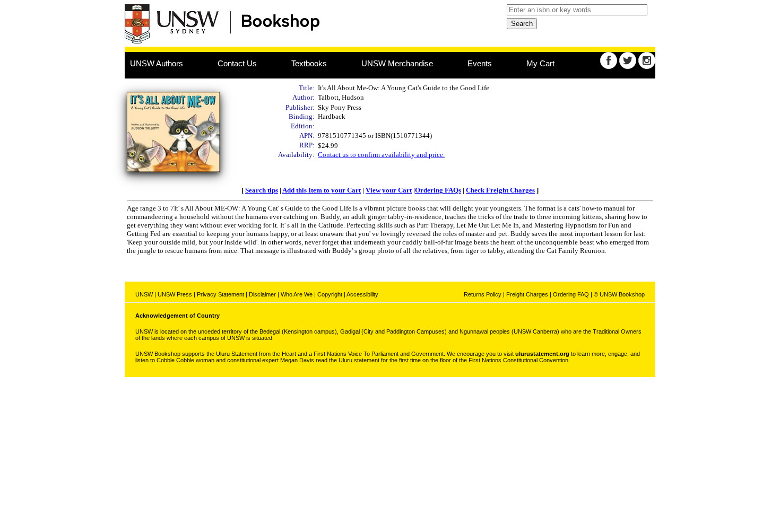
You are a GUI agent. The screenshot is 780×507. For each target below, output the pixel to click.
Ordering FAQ (571, 294)
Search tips (261, 190)
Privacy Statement (220, 294)
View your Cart (389, 190)
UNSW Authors (156, 63)
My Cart (540, 63)
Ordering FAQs (438, 190)
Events (479, 63)
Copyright (329, 294)
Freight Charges (527, 294)
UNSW (144, 294)
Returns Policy (482, 294)
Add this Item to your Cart (321, 190)
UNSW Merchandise (397, 63)
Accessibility (362, 294)
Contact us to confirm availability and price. (381, 155)
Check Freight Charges (500, 190)
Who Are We (297, 294)
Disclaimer (262, 294)
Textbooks (309, 63)
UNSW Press (175, 294)
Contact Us (237, 63)
